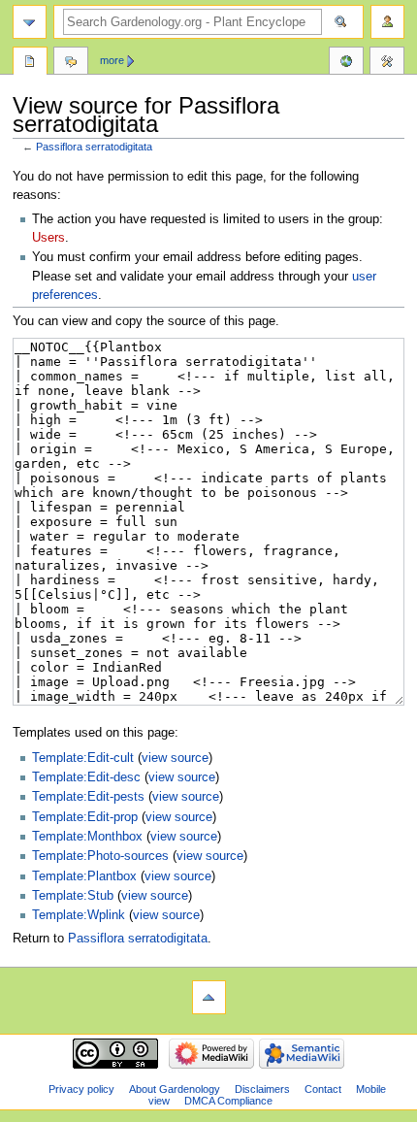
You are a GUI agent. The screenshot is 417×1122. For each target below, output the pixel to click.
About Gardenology (174, 1089)
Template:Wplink (78, 915)
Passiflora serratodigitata (94, 146)
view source (175, 758)
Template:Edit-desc (86, 777)
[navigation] (30, 22)
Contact (323, 1089)
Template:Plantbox (84, 876)
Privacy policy (81, 1089)
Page (30, 63)
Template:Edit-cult (83, 758)
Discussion (70, 63)
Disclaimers (262, 1089)
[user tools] (387, 22)
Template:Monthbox (87, 836)
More (112, 60)
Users (48, 238)
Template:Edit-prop (85, 817)
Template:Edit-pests (88, 797)
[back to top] (209, 997)
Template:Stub (72, 896)
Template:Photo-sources (100, 856)
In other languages (346, 63)
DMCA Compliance (228, 1100)
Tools (386, 63)
